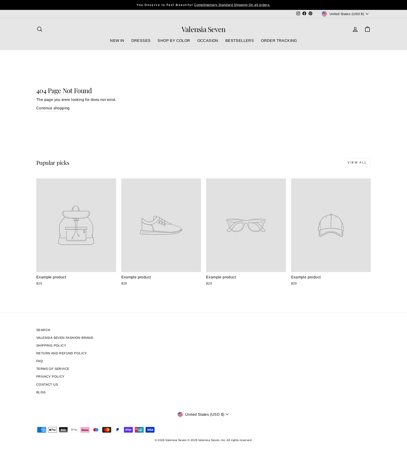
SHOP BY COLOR (174, 41)
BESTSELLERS (239, 41)
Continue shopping (53, 108)
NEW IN (117, 41)
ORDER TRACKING (279, 41)
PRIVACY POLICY (50, 376)
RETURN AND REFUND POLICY (61, 353)
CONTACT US (47, 384)
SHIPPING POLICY (51, 345)
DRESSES (141, 41)
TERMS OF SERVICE (52, 369)
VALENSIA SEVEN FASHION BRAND (64, 338)
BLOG (41, 392)
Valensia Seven (204, 29)
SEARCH (43, 330)
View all (357, 162)
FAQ (39, 361)
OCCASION (207, 41)
